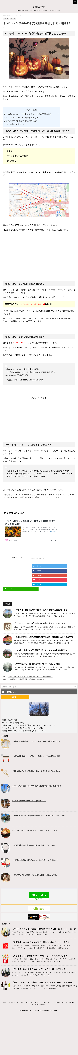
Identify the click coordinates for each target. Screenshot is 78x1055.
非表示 (33, 110)
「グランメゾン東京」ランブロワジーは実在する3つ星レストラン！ (36, 786)
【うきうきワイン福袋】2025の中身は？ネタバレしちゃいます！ (39, 956)
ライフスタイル (56, 1002)
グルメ (22, 1002)
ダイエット (38, 1002)
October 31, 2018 (36, 380)
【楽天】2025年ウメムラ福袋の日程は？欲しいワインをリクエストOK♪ (42, 982)
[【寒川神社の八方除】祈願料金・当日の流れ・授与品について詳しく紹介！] (5, 822)
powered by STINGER (52, 1010)
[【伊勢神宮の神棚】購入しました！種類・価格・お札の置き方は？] (5, 748)
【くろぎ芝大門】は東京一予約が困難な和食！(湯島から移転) (34, 875)
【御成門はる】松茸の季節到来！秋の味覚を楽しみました (26, 679)
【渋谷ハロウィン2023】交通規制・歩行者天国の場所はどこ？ (31, 114)
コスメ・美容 (29, 1002)
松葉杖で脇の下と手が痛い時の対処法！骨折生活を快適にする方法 (36, 771)
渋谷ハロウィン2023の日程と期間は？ (21, 118)
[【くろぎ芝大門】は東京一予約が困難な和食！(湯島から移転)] (5, 881)
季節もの (41, 558)
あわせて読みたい (16, 124)
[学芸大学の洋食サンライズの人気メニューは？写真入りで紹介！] (5, 837)
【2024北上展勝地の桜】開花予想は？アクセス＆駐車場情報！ (40, 650)
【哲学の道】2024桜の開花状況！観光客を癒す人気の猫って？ (40, 610)
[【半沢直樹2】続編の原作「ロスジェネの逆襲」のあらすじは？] (5, 866)
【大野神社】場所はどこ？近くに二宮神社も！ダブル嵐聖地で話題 (36, 756)
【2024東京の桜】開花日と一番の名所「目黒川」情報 (37, 664)
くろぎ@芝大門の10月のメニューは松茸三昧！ (29, 801)
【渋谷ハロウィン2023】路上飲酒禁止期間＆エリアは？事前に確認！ (30, 677)
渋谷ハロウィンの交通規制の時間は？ (21, 121)
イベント (35, 558)
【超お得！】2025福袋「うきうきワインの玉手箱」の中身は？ (39, 969)
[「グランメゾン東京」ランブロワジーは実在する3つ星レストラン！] (5, 792)
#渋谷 (53, 372)
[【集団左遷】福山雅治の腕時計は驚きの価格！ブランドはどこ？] (5, 852)
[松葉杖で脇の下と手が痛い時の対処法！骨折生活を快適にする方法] (5, 777)
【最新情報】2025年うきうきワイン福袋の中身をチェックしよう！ (40, 942)
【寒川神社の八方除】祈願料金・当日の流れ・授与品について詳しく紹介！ (39, 816)
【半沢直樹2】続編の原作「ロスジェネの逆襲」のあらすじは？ (35, 860)
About (44, 1002)
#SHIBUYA (45, 372)
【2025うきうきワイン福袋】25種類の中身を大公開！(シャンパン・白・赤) (44, 929)
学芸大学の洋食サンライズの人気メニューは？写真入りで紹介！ (35, 830)
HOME (5, 1002)
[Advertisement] (39, 254)
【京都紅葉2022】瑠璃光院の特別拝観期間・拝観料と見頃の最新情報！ (44, 637)
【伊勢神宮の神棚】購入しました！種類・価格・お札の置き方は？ (36, 741)
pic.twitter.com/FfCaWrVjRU (16, 375)
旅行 (49, 1002)
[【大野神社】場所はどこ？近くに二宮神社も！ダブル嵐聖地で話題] (5, 763)
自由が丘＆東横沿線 (40, 1004)
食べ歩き (11, 1002)
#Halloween (21, 372)
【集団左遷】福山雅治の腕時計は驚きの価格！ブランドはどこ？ (35, 845)
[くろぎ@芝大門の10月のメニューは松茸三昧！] (5, 807)
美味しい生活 (39, 7)
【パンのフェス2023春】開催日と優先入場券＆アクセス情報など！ (42, 623)
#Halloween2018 (33, 372)
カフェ (17, 1002)
